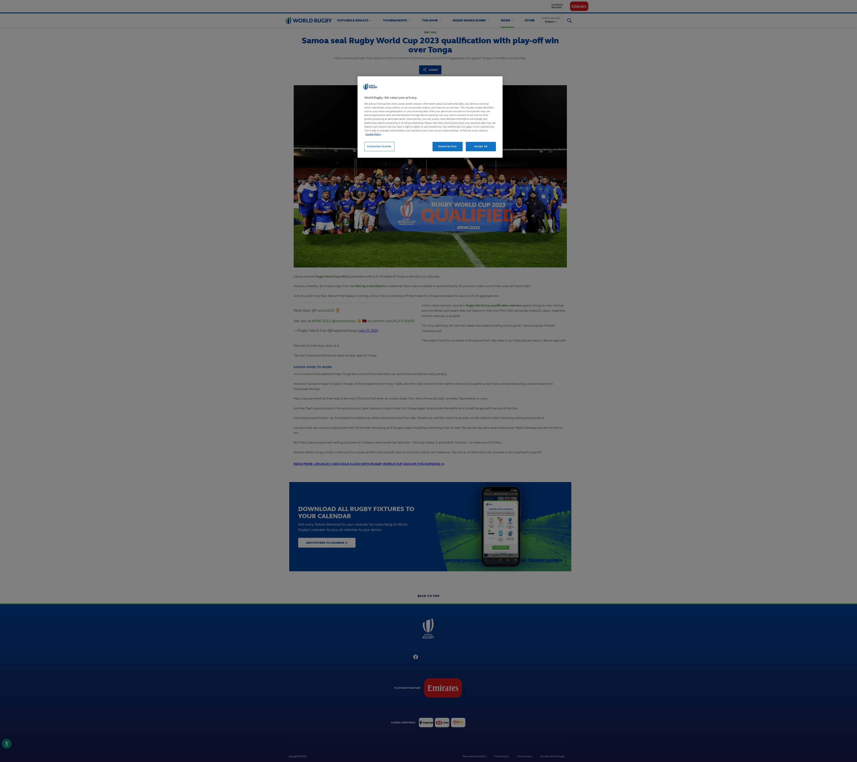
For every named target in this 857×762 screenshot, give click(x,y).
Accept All (480, 146)
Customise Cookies (379, 146)
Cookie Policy (373, 134)
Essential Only (447, 146)
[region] (430, 117)
